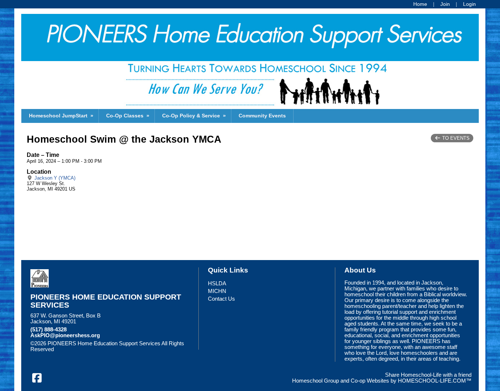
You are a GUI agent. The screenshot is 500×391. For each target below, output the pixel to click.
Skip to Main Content (86, 349)
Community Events (262, 116)
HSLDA (217, 283)
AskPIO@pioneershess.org (65, 335)
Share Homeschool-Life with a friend (428, 375)
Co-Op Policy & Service (194, 116)
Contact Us (221, 299)
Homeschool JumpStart (62, 116)
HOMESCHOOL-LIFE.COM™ (434, 381)
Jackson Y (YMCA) (54, 178)
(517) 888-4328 (48, 329)
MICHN (217, 291)
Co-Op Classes (128, 116)
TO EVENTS (455, 138)
